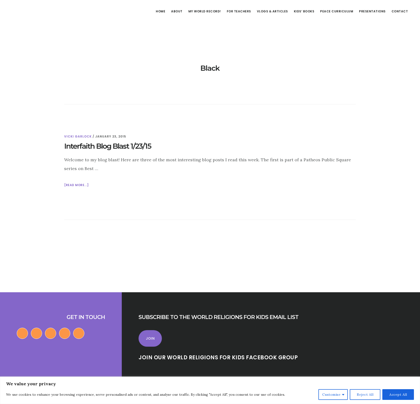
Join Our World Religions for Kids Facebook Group (218, 357)
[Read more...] (76, 185)
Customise (331, 394)
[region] (210, 390)
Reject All (365, 394)
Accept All (398, 394)
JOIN (150, 338)
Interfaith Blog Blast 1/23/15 (107, 146)
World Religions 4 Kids (38, 20)
